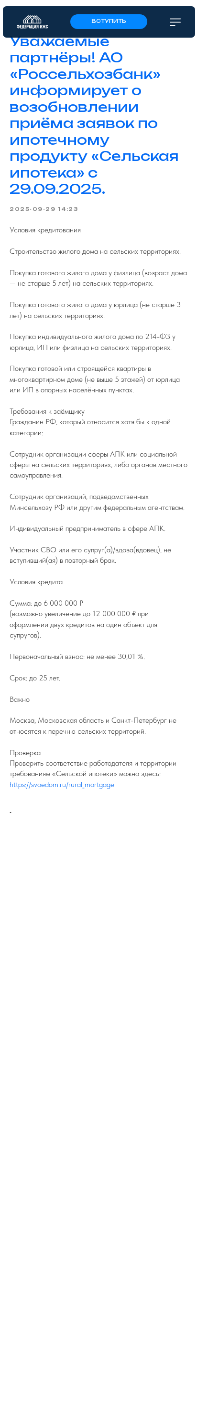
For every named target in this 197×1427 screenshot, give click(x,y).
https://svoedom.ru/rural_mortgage (62, 784)
